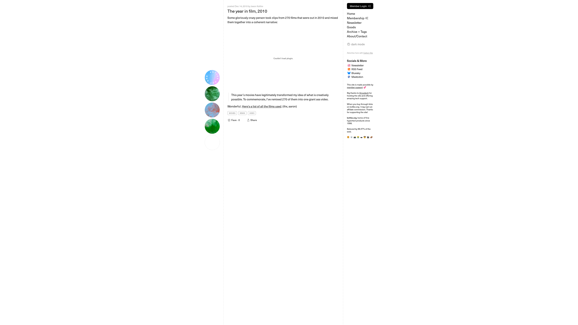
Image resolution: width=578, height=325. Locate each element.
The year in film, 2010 (247, 11)
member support (355, 87)
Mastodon (357, 77)
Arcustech (364, 92)
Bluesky (355, 73)
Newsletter (354, 22)
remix (242, 113)
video (251, 113)
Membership (356, 18)
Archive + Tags (357, 31)
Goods (351, 27)
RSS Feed (356, 69)
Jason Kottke (257, 6)
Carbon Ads (368, 53)
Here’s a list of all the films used (261, 106)
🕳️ (361, 137)
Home (351, 13)
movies (232, 113)
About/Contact (357, 36)
